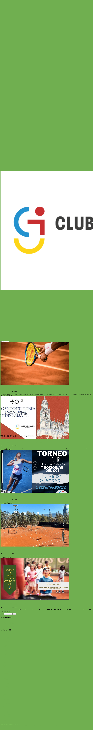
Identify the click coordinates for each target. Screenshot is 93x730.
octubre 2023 (5, 654)
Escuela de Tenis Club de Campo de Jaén (17, 388)
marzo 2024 (5, 648)
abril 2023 (5, 662)
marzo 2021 (5, 695)
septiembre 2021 (6, 687)
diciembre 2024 (6, 637)
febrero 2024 (5, 649)
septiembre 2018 (6, 716)
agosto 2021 (5, 689)
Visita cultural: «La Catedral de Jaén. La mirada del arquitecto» (15, 622)
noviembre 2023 (6, 653)
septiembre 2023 (6, 656)
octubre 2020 (5, 702)
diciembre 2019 (6, 711)
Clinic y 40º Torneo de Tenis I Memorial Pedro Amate (21, 442)
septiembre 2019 (6, 714)
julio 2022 (5, 674)
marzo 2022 (5, 679)
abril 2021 (5, 694)
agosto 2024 (5, 642)
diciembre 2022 (6, 668)
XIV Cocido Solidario (6, 621)
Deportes (20, 391)
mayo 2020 (5, 709)
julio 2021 (5, 690)
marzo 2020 (5, 710)
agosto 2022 (5, 673)
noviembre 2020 (6, 701)
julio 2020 (5, 706)
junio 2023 (5, 660)
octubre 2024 (5, 640)
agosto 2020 (5, 705)
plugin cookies (87, 725)
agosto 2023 (5, 657)
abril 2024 (5, 646)
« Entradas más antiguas (5, 612)
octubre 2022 (5, 670)
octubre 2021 (5, 686)
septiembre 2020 (6, 703)
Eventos (22, 499)
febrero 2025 (5, 634)
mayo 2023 (5, 661)
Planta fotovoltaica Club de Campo (9, 626)
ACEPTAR (2, 727)
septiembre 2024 (6, 641)
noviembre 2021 (6, 685)
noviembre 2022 (6, 669)
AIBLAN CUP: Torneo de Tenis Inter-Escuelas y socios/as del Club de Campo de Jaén (34, 496)
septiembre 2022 (6, 672)
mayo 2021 (5, 693)
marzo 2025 (5, 633)
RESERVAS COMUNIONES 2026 (8, 623)
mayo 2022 (5, 677)
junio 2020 (5, 707)
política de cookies (69, 725)
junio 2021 (5, 691)
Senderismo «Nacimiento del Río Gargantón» (11, 625)
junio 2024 (5, 644)
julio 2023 (5, 658)
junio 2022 (5, 675)
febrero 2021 (5, 697)
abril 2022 (5, 678)
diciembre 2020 (6, 699)
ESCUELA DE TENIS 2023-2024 (13, 549)
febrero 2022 (5, 681)
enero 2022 (5, 682)
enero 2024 (5, 650)
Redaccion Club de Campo (7, 391)
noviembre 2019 (6, 713)
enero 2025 (5, 636)
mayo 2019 (5, 715)
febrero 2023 (5, 665)
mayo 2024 (5, 645)
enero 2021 (5, 698)
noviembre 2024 (6, 638)
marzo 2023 (5, 664)
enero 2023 (5, 666)
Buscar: (2, 613)
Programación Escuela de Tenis (13, 603)
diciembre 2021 (6, 683)
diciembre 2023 (6, 652)
